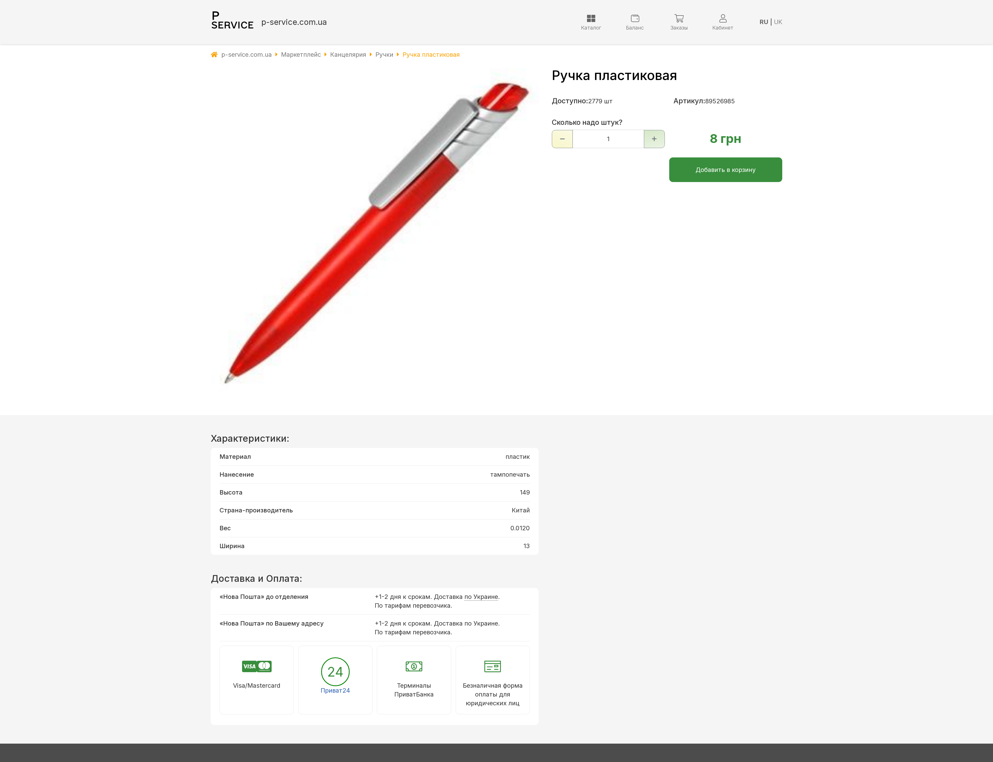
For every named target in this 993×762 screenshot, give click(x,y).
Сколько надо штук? (587, 122)
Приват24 (335, 690)
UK (778, 22)
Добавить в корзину (726, 169)
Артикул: (689, 101)
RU (763, 22)
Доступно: (570, 101)
